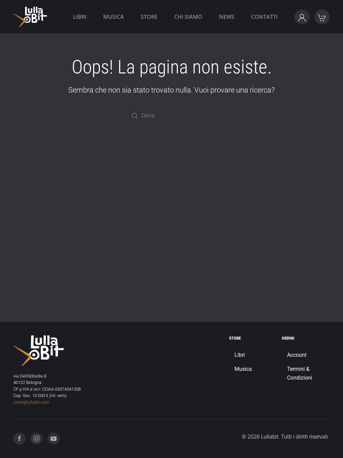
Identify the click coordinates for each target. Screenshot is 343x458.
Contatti (264, 16)
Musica (113, 16)
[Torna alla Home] (30, 16)
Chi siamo (188, 16)
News (226, 16)
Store (149, 16)
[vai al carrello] (322, 16)
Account (296, 355)
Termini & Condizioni (299, 373)
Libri (79, 16)
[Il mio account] (302, 16)
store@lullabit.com (31, 402)
